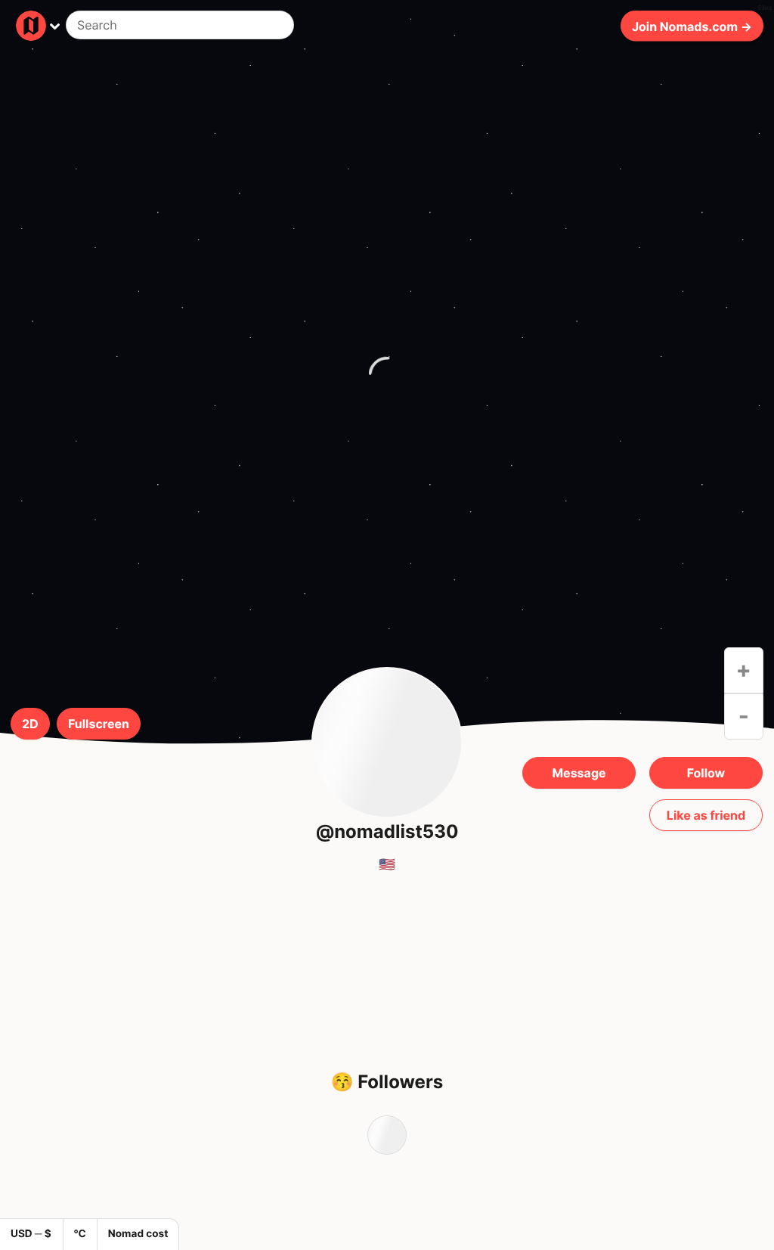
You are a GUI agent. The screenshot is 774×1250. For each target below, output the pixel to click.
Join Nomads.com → (692, 25)
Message (578, 772)
